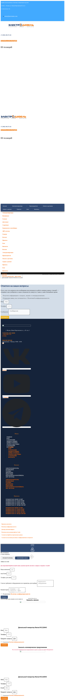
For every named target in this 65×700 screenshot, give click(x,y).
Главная (4, 234)
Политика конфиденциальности (9, 526)
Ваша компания (5, 569)
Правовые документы (6, 524)
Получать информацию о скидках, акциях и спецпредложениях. (24, 295)
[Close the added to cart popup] (31, 556)
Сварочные (5, 225)
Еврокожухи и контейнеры (9, 228)
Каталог (5, 206)
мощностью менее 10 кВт (14, 499)
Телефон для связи (6, 577)
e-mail (4, 336)
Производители (33, 206)
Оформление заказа (22, 557)
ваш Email (4, 573)
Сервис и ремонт (7, 209)
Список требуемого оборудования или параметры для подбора (19, 583)
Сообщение (5, 312)
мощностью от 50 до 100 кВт (15, 503)
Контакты (36, 209)
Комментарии (5, 589)
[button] (61, 242)
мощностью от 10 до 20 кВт (15, 501)
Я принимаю (16, 594)
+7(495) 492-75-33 (6, 334)
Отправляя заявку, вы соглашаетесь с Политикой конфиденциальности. (26, 298)
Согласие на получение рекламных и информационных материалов (17, 537)
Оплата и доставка (48, 206)
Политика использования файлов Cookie (11, 532)
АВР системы (6, 231)
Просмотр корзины (8, 557)
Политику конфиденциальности (20, 594)
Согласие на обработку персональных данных (12, 535)
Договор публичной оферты (8, 529)
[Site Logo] (21, 25)
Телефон (4, 306)
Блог (28, 209)
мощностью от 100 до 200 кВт (16, 505)
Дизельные (5, 222)
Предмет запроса (6, 638)
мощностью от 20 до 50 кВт (15, 502)
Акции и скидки (12, 441)
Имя (2, 301)
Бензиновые (5, 216)
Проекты (19, 209)
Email (2, 688)
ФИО (2, 679)
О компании (11, 440)
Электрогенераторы (17, 206)
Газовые (4, 219)
